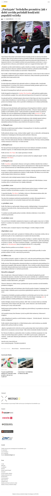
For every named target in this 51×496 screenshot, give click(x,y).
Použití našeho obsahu (6, 473)
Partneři (3, 471)
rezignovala (27, 247)
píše (43, 297)
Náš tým (3, 465)
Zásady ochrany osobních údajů (8, 484)
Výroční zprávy (4, 478)
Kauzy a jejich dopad (6, 470)
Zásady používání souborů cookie (9, 483)
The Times (13, 152)
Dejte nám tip (4, 479)
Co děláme (3, 467)
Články (3, 6)
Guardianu (8, 164)
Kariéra (3, 468)
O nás (2, 464)
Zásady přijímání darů (6, 475)
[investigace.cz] (4, 2)
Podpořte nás (4, 481)
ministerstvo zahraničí (25, 348)
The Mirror (15, 193)
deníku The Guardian (25, 93)
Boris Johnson (15, 348)
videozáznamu (12, 244)
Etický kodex (4, 476)
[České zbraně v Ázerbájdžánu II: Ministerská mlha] (25, 363)
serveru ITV (38, 113)
